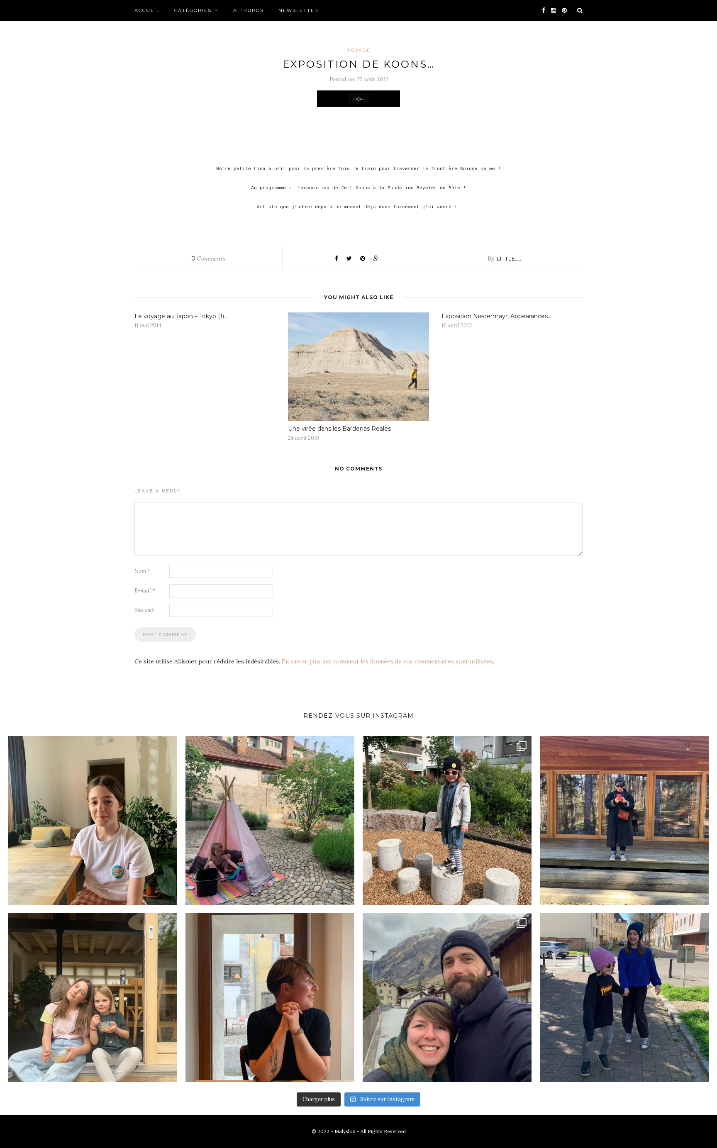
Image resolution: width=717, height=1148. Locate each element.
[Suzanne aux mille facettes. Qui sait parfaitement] (447, 820)
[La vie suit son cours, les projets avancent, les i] (269, 997)
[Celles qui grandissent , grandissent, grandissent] (92, 997)
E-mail (144, 590)
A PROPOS (248, 10)
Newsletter (298, 10)
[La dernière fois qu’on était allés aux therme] (447, 997)
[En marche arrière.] (624, 997)
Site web (144, 610)
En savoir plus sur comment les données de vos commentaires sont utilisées (387, 661)
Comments (208, 258)
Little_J (509, 258)
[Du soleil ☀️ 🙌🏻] (269, 820)
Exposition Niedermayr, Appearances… (496, 316)
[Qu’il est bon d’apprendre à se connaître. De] (624, 820)
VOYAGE (359, 50)
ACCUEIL (147, 10)
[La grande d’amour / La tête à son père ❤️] (92, 820)
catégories (193, 10)
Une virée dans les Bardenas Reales (339, 428)
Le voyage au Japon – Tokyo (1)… (181, 316)
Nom (142, 571)
